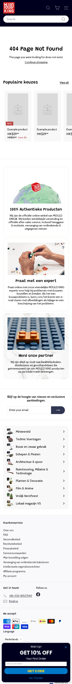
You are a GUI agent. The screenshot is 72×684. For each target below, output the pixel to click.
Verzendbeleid (11, 539)
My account (9, 575)
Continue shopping (36, 62)
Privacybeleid (10, 548)
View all (64, 82)
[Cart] (57, 8)
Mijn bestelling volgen (15, 557)
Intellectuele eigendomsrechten (21, 566)
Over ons (8, 530)
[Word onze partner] (36, 333)
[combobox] (36, 19)
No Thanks (36, 678)
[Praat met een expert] (36, 259)
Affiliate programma (14, 571)
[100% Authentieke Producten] (36, 187)
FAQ (5, 534)
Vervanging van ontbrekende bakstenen (26, 562)
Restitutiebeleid (12, 543)
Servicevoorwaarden (14, 553)
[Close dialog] (66, 647)
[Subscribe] (58, 410)
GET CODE (35, 671)
